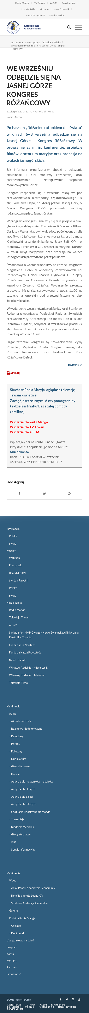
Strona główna (32, 42)
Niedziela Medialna (22, 827)
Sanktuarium (69, 3)
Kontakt (11, 960)
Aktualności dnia (21, 721)
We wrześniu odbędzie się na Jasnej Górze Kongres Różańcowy (34, 85)
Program (12, 947)
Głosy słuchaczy (21, 834)
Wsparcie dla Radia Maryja (29, 422)
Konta (10, 954)
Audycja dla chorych (23, 789)
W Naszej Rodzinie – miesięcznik (28, 667)
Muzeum (44, 9)
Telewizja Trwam (19, 617)
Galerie (13, 910)
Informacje (13, 528)
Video (12, 880)
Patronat (12, 967)
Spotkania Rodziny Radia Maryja (30, 811)
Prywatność (14, 974)
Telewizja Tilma (18, 682)
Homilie (15, 774)
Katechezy (17, 736)
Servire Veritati (57, 15)
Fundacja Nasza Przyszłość (25, 652)
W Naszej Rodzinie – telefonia (26, 675)
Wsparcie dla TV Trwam (27, 427)
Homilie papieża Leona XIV (27, 895)
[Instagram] (73, 999)
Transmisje (17, 819)
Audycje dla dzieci (22, 796)
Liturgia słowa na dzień (20, 940)
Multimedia (13, 706)
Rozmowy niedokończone (26, 728)
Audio (12, 713)
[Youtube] (79, 999)
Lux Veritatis (28, 9)
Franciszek (15, 565)
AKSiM (53, 3)
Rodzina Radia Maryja (22, 918)
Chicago (16, 925)
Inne (13, 842)
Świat (12, 543)
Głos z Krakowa (20, 766)
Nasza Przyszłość (35, 15)
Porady (15, 743)
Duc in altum (18, 759)
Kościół (47, 42)
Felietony (16, 751)
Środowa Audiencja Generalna (29, 903)
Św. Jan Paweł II (18, 580)
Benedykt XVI (17, 573)
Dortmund (17, 933)
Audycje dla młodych (23, 804)
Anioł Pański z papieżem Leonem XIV (33, 888)
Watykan (14, 558)
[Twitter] (67, 999)
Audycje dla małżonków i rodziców (32, 781)
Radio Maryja (22, 3)
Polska (57, 42)
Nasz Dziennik (61, 9)
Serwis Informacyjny (23, 849)
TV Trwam (39, 3)
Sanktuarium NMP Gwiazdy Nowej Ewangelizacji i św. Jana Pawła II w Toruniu (44, 635)
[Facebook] (61, 999)
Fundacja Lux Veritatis (22, 645)
